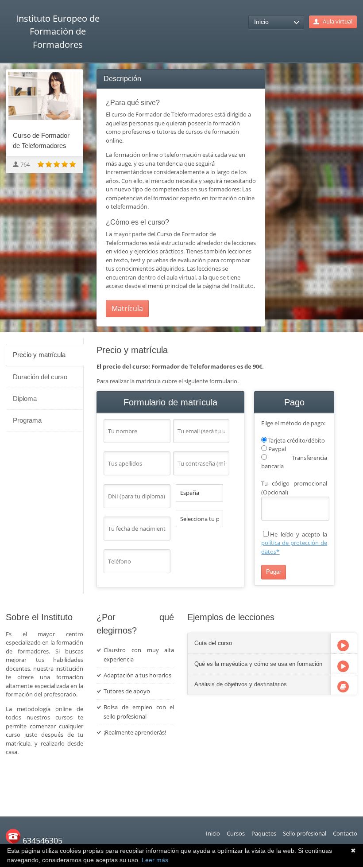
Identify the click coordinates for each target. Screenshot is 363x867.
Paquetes (263, 833)
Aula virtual (337, 21)
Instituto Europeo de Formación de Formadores (58, 31)
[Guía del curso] (343, 645)
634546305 (41, 840)
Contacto (345, 833)
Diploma (25, 398)
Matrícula (127, 308)
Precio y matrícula (39, 354)
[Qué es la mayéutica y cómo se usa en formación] (343, 666)
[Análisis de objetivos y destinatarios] (343, 686)
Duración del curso (40, 377)
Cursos (236, 833)
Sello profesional (304, 833)
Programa (27, 420)
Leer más (155, 859)
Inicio (213, 833)
